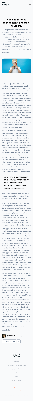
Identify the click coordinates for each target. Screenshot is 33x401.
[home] (5, 4)
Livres (16, 373)
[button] (29, 4)
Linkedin (16, 387)
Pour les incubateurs (16, 380)
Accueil (16, 361)
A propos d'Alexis (16, 369)
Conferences (16, 365)
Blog (16, 376)
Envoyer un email (16, 390)
